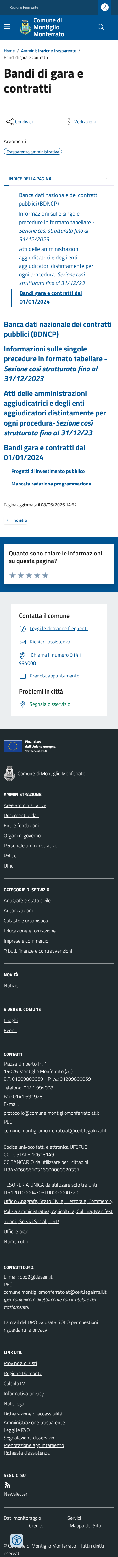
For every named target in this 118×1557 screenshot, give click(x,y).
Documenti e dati (21, 815)
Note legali (15, 1403)
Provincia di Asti (20, 1363)
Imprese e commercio (26, 940)
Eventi (10, 1030)
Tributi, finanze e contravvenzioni (38, 951)
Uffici (9, 865)
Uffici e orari (16, 1231)
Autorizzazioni (18, 910)
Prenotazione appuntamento (34, 1445)
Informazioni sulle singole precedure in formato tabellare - (55, 363)
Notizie (11, 985)
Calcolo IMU (16, 1383)
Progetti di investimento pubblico (48, 471)
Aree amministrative (25, 805)
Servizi (74, 1518)
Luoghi (11, 1020)
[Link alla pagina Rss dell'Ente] (7, 1485)
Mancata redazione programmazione (51, 483)
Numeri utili (16, 1241)
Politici (10, 855)
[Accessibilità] (17, 1540)
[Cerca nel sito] (98, 27)
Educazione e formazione (30, 930)
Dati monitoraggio (22, 1518)
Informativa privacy (24, 1393)
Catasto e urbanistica (26, 920)
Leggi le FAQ (17, 1430)
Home (9, 50)
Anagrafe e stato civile (27, 900)
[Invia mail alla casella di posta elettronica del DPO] (36, 1277)
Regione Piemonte (23, 7)
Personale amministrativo (30, 845)
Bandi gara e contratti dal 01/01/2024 (44, 452)
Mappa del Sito (85, 1525)
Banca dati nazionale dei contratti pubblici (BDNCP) (58, 329)
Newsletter (15, 1493)
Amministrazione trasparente (48, 50)
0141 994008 (38, 1087)
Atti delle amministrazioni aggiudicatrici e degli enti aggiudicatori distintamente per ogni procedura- (55, 413)
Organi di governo (22, 835)
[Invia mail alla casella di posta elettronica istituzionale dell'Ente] (51, 1113)
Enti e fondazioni (21, 825)
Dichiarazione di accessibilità (33, 1413)
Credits (36, 1525)
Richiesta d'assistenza (27, 1452)
